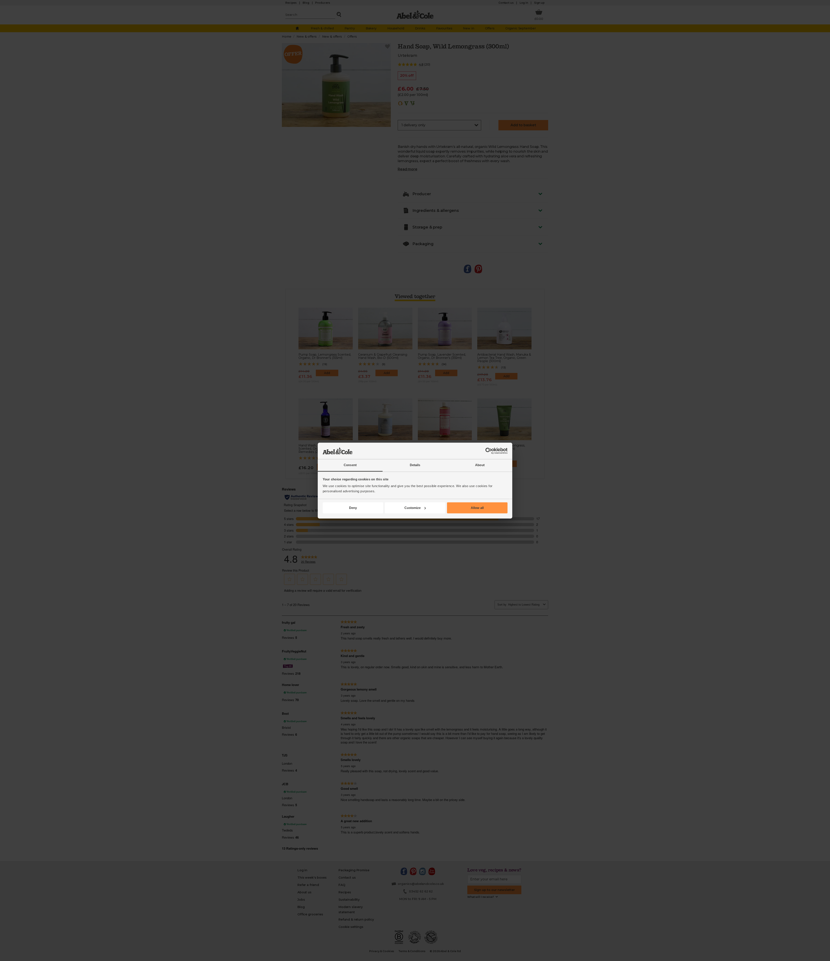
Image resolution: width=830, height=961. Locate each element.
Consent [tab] (350, 465)
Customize (412, 508)
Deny (353, 508)
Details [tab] (415, 465)
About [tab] (480, 465)
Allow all (477, 508)
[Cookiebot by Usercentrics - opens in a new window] (489, 451)
